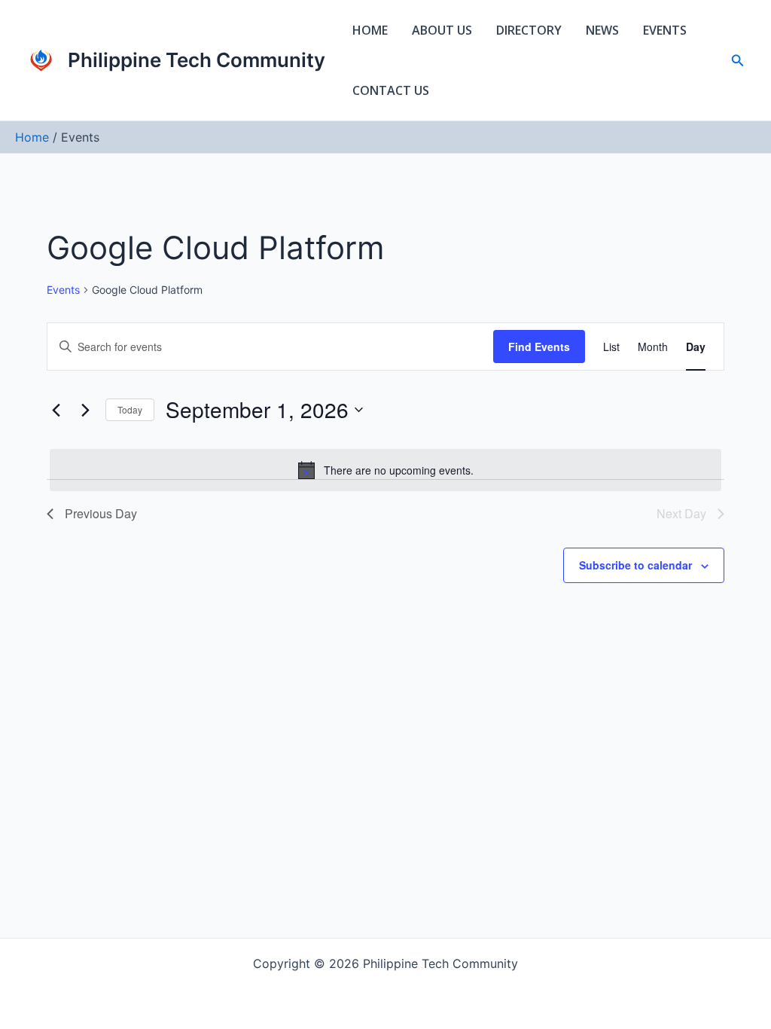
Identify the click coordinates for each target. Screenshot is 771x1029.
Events (665, 30)
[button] (738, 60)
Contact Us (390, 90)
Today (129, 409)
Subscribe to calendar (635, 565)
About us (442, 30)
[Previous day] (56, 410)
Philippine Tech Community (196, 60)
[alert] (385, 470)
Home (370, 30)
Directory (529, 30)
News (602, 30)
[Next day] (85, 410)
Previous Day (101, 513)
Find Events (539, 346)
